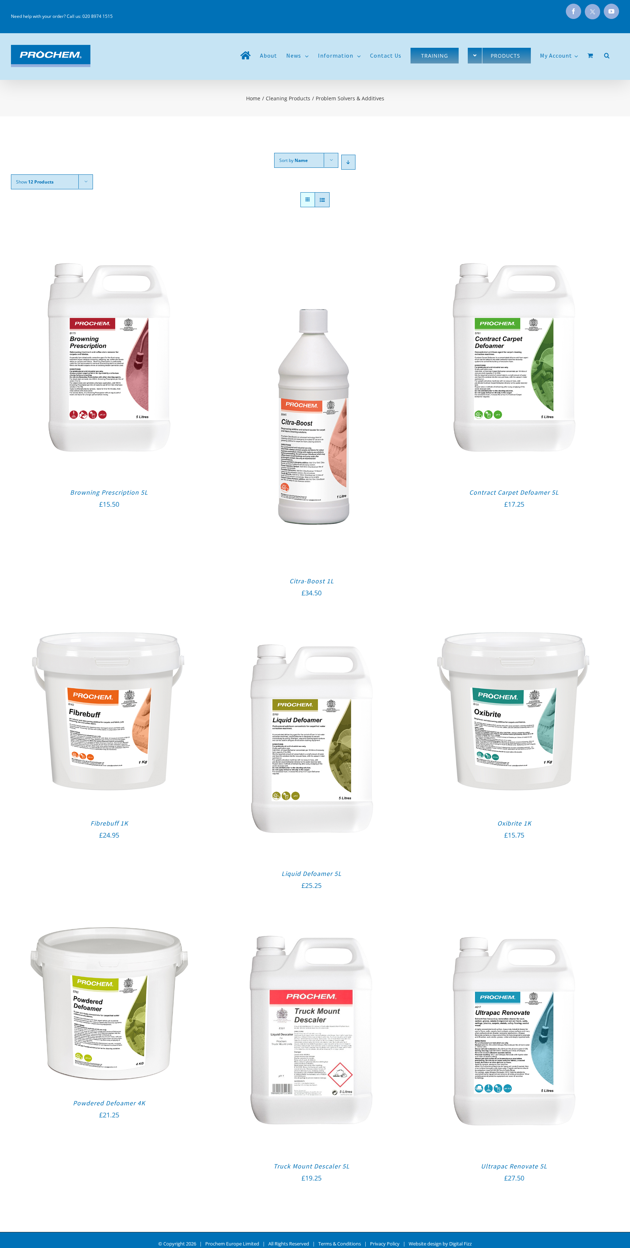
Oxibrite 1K (514, 823)
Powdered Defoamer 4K (109, 1103)
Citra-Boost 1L (311, 581)
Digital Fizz (460, 1243)
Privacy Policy (385, 1243)
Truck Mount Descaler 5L (311, 1166)
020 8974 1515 (97, 16)
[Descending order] (348, 162)
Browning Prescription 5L (109, 492)
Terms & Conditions (339, 1243)
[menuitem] (245, 55)
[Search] (607, 55)
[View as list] (322, 200)
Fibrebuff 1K (109, 823)
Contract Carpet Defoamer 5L (514, 492)
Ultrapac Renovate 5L (514, 1166)
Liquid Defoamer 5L (311, 873)
